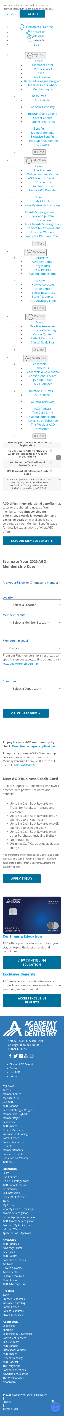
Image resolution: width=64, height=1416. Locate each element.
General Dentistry (43, 107)
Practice (8, 1291)
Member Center (42, 65)
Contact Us (16, 1068)
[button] (58, 457)
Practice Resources (42, 326)
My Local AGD (43, 69)
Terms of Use (10, 1408)
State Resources (43, 297)
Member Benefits (42, 133)
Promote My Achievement (43, 228)
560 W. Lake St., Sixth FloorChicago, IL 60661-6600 (25, 1043)
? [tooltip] (50, 442)
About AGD (10, 1322)
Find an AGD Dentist (21, 1064)
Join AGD (43, 73)
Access (39, 61)
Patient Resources (43, 122)
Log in (13, 1076)
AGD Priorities (39, 258)
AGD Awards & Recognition (43, 224)
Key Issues (43, 266)
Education (10, 1169)
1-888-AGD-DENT (25, 765)
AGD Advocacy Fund (43, 301)
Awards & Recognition (39, 212)
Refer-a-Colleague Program (42, 81)
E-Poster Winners (42, 232)
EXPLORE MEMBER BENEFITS (32, 541)
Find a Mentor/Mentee (43, 141)
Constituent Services (42, 376)
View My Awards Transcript (43, 205)
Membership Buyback (42, 85)
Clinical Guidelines (43, 342)
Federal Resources (43, 293)
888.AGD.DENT (18, 1049)
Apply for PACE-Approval (42, 236)
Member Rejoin (43, 89)
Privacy (7, 1401)
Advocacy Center (43, 262)
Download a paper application (33, 746)
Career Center (42, 118)
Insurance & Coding (43, 330)
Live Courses (42, 170)
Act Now (39, 281)
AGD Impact (42, 100)
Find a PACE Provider (43, 190)
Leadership (39, 364)
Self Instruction (43, 186)
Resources (39, 96)
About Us (42, 368)
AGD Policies (42, 270)
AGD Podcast (42, 409)
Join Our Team (42, 380)
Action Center (43, 289)
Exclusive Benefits (43, 137)
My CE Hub (42, 201)
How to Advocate (42, 285)
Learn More (10, 14)
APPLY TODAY (21, 878)
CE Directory (42, 182)
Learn (39, 166)
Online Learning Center (42, 174)
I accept (32, 14)
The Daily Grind (42, 413)
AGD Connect (43, 77)
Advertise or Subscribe (43, 421)
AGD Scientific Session (42, 178)
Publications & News (39, 391)
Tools (39, 322)
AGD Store (43, 145)
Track (39, 197)
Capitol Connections (42, 274)
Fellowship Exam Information (43, 218)
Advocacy (9, 1240)
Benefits (39, 128)
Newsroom (42, 429)
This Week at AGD (43, 425)
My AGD (8, 1086)
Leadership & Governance (43, 372)
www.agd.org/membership (20, 663)
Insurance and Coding (42, 114)
